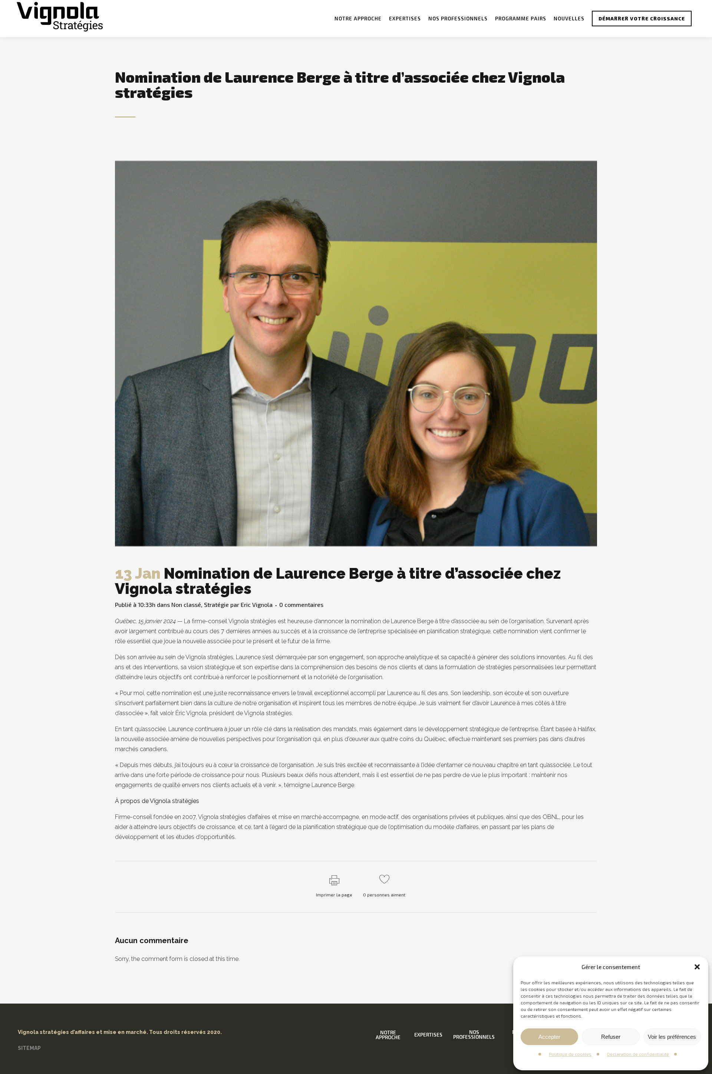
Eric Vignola (257, 604)
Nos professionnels (474, 1035)
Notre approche (388, 1035)
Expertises (428, 1034)
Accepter (549, 1037)
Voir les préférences (672, 1037)
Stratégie (216, 604)
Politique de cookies (570, 1054)
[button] (697, 967)
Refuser (610, 1037)
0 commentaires (301, 604)
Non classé (186, 604)
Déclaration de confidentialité (638, 1054)
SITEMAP (29, 1048)
